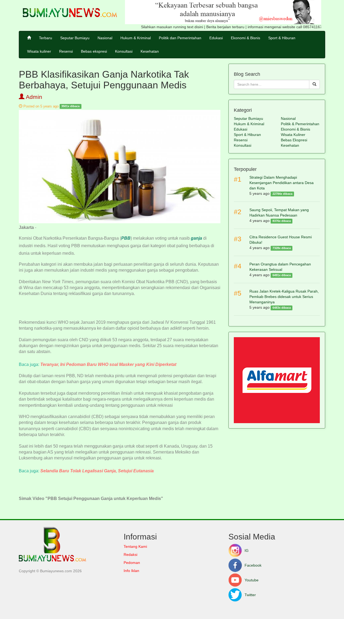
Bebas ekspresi (94, 51)
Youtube (252, 580)
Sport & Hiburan (281, 38)
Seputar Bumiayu (74, 38)
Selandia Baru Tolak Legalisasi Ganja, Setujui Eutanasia (97, 471)
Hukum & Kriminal (135, 38)
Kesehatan (150, 51)
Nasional (105, 38)
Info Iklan (131, 570)
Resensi (66, 51)
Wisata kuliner (39, 51)
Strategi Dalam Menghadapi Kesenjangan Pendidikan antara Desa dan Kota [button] (281, 182)
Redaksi (130, 554)
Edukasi (216, 38)
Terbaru (45, 38)
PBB (126, 238)
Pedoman (132, 562)
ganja (196, 238)
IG (247, 550)
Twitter (250, 595)
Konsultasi (123, 51)
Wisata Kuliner (293, 134)
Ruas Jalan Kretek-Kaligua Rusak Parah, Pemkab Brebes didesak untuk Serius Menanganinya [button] (284, 296)
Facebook (253, 565)
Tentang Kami (135, 546)
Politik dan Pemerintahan (180, 38)
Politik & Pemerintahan (300, 124)
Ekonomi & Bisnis (245, 38)
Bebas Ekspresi (294, 140)
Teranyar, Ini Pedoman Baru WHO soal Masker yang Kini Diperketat (108, 364)
